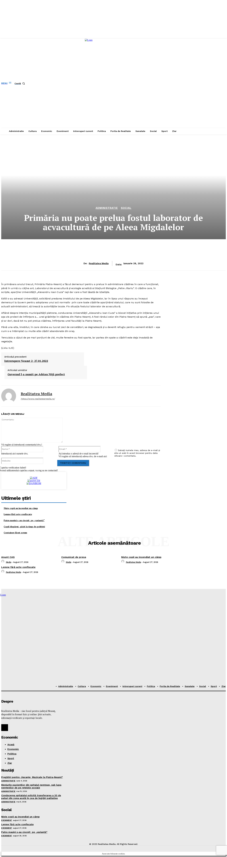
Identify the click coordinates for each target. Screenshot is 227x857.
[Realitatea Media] (8, 396)
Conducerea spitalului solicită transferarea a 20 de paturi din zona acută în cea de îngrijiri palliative (31, 797)
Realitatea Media (99, 263)
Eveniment (6, 820)
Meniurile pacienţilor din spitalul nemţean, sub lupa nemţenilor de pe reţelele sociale (31, 786)
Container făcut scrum (15, 532)
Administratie (107, 208)
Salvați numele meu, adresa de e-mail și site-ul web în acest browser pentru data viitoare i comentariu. (137, 453)
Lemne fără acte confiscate (18, 514)
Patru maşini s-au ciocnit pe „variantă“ (24, 520)
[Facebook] (4, 727)
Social (126, 208)
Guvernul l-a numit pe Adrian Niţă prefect (36, 374)
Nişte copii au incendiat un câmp (21, 508)
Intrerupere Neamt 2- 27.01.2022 (26, 361)
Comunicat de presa (73, 557)
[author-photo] (3, 562)
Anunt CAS (8, 557)
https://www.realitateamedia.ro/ (38, 398)
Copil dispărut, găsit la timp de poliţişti (24, 526)
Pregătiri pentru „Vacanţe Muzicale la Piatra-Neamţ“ (32, 777)
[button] (20, 83)
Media (8, 562)
